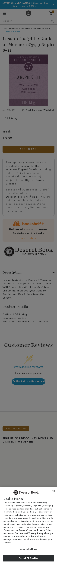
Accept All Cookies (28, 558)
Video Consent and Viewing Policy (25, 533)
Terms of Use (25, 530)
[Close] (53, 491)
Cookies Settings (28, 549)
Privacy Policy (44, 530)
